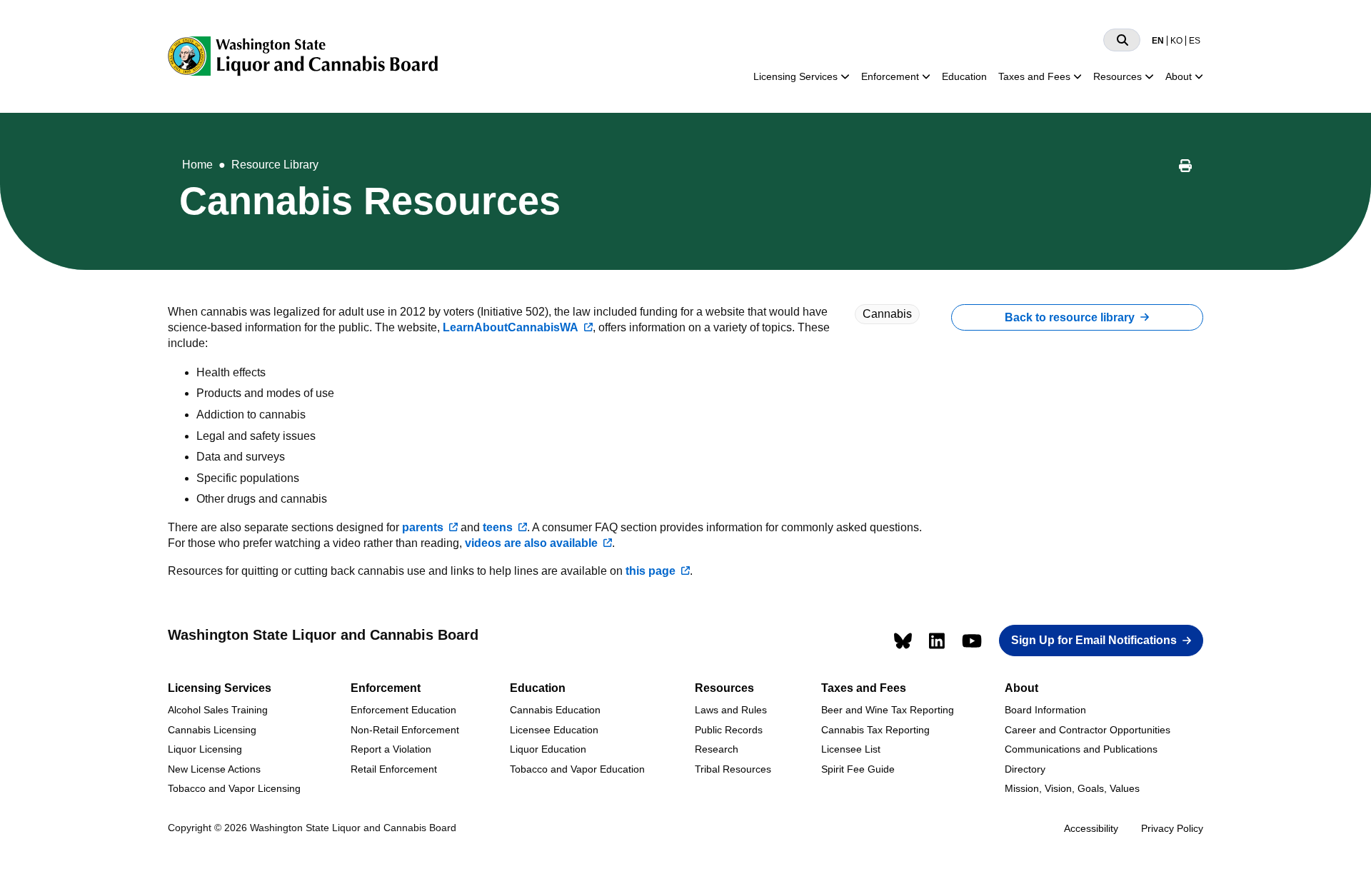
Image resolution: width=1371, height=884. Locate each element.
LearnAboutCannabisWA (510, 327)
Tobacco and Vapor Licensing (234, 788)
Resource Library (274, 165)
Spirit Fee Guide (858, 769)
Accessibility (1091, 828)
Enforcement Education (403, 709)
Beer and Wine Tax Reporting (887, 709)
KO (1176, 41)
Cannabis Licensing (212, 729)
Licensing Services (795, 76)
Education (964, 76)
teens (498, 527)
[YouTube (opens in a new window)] (972, 641)
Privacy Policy (1172, 828)
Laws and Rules (731, 709)
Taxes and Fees (1034, 76)
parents (422, 527)
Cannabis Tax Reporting (875, 729)
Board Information (1045, 709)
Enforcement (890, 76)
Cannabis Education (555, 709)
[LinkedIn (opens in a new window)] (936, 641)
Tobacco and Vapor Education (577, 769)
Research (716, 749)
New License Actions (214, 769)
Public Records (729, 729)
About (1178, 76)
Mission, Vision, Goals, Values (1072, 788)
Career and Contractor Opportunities (1087, 729)
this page (651, 571)
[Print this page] (1185, 168)
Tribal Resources (733, 769)
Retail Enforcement (394, 769)
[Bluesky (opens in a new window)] (903, 641)
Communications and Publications (1081, 749)
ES (1194, 41)
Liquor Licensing (205, 749)
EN (1158, 41)
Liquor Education (548, 749)
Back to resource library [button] (1070, 317)
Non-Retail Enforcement (405, 729)
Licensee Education (554, 729)
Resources (1117, 76)
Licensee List (850, 749)
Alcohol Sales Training (218, 709)
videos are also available (531, 543)
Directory (1025, 769)
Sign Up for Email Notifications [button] (1094, 640)
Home (197, 165)
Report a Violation (391, 749)
